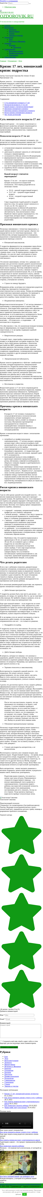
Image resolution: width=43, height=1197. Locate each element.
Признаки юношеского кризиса (16, 109)
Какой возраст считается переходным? (18, 107)
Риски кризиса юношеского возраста (18, 113)
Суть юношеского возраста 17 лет (17, 103)
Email (2, 1019)
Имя (2, 1015)
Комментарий (5, 1023)
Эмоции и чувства (16, 35)
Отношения (8, 37)
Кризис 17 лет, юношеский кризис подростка (21, 1094)
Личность (12, 30)
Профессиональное (16, 53)
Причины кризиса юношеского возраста (19, 111)
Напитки (7, 1068)
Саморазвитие (9, 49)
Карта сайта (4, 1184)
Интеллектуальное (16, 51)
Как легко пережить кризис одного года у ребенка (23, 1098)
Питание (12, 45)
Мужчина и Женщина (17, 41)
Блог (6, 1057)
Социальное (13, 55)
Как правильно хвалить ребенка (16, 1105)
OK (24, 1194)
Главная (7, 26)
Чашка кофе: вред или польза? (15, 1107)
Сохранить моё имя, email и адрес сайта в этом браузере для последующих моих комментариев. (19, 1042)
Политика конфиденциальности (29, 1184)
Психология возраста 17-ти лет (16, 105)
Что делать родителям (12, 115)
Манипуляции (14, 31)
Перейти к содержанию (9, 1)
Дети (11, 39)
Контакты (13, 1184)
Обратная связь (10, 7)
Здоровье (7, 43)
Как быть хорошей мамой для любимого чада (17, 1176)
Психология (8, 28)
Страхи (11, 33)
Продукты (17, 47)
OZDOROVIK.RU (17, 16)
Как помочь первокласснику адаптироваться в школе (20, 1140)
